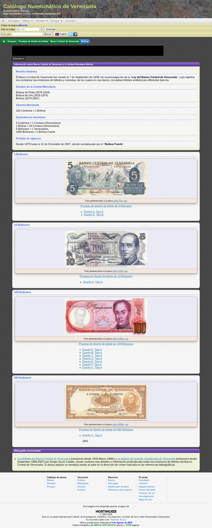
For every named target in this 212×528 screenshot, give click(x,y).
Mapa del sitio (145, 499)
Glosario (81, 486)
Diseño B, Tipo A (92, 352)
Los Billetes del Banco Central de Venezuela (43, 458)
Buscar (111, 480)
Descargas (113, 483)
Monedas (41, 21)
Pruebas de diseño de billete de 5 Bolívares (106, 206)
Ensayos (56, 21)
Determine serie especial (120, 490)
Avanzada (50, 29)
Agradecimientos (147, 486)
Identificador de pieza (118, 486)
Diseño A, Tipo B (94, 214)
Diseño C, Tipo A (92, 355)
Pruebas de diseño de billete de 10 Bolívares (106, 276)
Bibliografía (83, 483)
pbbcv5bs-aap (120, 201)
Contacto (143, 483)
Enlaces (81, 480)
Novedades (144, 480)
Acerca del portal (147, 490)
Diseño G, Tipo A (92, 367)
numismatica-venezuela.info (46, 13)
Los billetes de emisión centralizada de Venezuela (145, 458)
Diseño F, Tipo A (92, 364)
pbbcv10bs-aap (120, 271)
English (63, 34)
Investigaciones (146, 496)
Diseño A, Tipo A (93, 211)
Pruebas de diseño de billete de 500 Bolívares (106, 429)
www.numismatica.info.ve (16, 13)
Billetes (27, 21)
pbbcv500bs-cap (120, 424)
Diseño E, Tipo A (92, 361)
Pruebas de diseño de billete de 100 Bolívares (106, 344)
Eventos (81, 490)
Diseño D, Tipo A (92, 358)
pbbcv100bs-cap (120, 339)
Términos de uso (147, 493)
